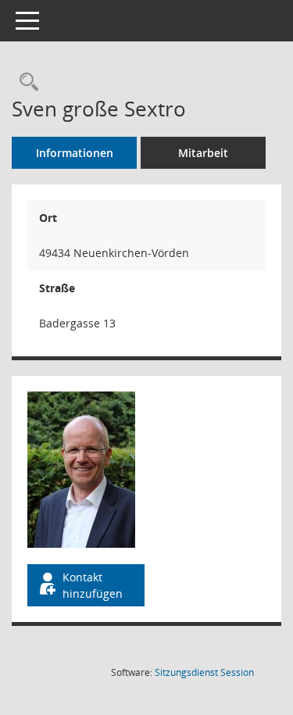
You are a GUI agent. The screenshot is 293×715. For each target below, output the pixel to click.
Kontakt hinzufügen (93, 585)
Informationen (74, 152)
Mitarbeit (203, 152)
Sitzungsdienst (204, 672)
